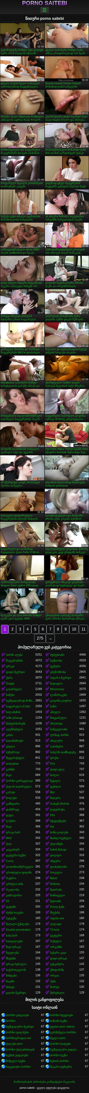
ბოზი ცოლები (59, 832)
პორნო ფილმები (17, 1032)
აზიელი (55, 712)
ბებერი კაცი (58, 952)
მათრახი (56, 889)
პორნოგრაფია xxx (18, 1038)
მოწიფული (57, 895)
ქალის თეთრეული (18, 786)
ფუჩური (55, 666)
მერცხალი (57, 992)
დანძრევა (12, 809)
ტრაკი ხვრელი (16, 964)
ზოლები (11, 798)
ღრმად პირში (59, 735)
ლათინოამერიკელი (19, 866)
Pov (52, 763)
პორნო (10, 1021)
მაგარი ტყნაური (61, 1066)
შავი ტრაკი (13, 947)
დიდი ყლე (57, 769)
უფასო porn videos (62, 1026)
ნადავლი (56, 683)
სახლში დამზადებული (65, 752)
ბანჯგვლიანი (58, 729)
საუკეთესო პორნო (18, 1066)
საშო (53, 706)
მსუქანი (11, 958)
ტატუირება (57, 809)
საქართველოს (16, 970)
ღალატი (55, 924)
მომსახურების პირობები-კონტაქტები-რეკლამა (44, 1081)
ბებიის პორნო (59, 1061)
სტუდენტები (58, 821)
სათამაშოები (14, 740)
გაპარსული (14, 689)
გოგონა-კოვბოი (60, 700)
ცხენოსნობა (58, 672)
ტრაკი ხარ (13, 832)
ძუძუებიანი (57, 655)
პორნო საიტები (60, 1044)
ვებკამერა (57, 964)
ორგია (54, 975)
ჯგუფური (56, 935)
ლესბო (10, 821)
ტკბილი (55, 786)
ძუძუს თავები (14, 912)
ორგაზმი (56, 947)
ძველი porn (58, 1038)
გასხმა (10, 769)
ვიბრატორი (14, 895)
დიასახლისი (58, 866)
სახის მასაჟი (58, 849)
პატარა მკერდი (60, 677)
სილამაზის (13, 712)
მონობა (55, 884)
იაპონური (56, 746)
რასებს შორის (59, 803)
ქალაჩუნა (56, 844)
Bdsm (53, 878)
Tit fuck (54, 929)
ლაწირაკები (58, 695)
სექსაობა (56, 660)
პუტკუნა (11, 918)
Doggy (10, 683)
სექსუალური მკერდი (20, 1026)
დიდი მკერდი (15, 672)
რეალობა (12, 889)
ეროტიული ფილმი (19, 872)
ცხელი (10, 746)
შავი (9, 775)
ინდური (55, 861)
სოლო (54, 775)
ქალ (9, 844)
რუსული (55, 941)
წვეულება (12, 952)
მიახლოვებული (60, 838)
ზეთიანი (55, 901)
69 (7, 901)
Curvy (10, 861)
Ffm (52, 815)
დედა (10, 815)
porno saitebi (44, 3)
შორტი (54, 987)
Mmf (8, 838)
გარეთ (10, 792)
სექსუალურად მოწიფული (20, 700)
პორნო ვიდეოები (17, 1015)
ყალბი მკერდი (16, 992)
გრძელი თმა (14, 884)
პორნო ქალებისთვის (20, 1049)
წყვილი (55, 781)
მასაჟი (10, 987)
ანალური (56, 740)
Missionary (57, 689)
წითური (55, 798)
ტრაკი (10, 666)
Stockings (56, 723)
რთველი (56, 872)
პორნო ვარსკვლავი (19, 781)
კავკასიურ (13, 849)
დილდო (55, 855)
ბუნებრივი (13, 752)
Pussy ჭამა (57, 907)
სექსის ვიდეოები (17, 1055)
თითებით (12, 763)
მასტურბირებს (15, 723)
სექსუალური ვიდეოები (65, 1049)
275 (40, 638)
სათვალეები (14, 941)
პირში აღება (14, 655)
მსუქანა (55, 912)
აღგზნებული (14, 729)
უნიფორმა (57, 970)
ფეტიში (11, 907)
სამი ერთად (14, 718)
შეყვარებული (15, 758)
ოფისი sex (57, 918)
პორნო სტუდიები (61, 1015)
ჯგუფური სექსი (16, 855)
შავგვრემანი (14, 660)
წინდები (11, 975)
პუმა (53, 981)
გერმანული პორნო (63, 1032)
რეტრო (11, 878)
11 (83, 629)
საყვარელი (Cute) (18, 706)
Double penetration (18, 929)
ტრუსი (54, 758)
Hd (52, 826)
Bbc (52, 792)
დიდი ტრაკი (58, 958)
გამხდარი (12, 803)
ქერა (9, 677)
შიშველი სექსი (15, 1061)
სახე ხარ (12, 935)
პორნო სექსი (58, 1055)
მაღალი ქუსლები (17, 924)
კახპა (9, 735)
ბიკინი (10, 981)
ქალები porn (14, 1044)
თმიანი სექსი (58, 1021)
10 (74, 629)
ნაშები (10, 695)
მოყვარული (58, 718)
